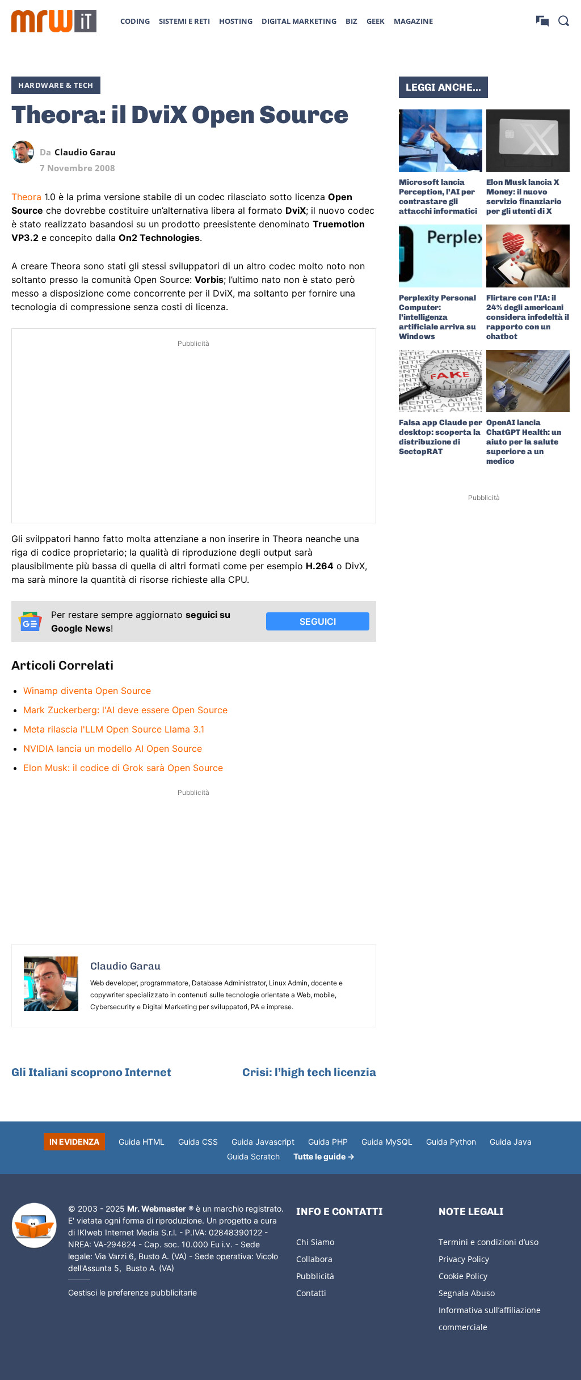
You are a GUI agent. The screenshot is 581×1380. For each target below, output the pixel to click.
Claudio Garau (85, 152)
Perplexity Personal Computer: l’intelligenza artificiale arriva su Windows (437, 317)
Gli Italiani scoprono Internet (91, 1072)
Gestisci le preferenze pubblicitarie (132, 1292)
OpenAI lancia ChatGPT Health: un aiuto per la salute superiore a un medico (523, 442)
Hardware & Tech (56, 85)
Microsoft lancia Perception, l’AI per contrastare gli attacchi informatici (438, 196)
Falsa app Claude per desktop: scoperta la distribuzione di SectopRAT (440, 437)
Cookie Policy (463, 1276)
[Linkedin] (286, 152)
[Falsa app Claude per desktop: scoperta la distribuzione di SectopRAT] (440, 381)
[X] (260, 152)
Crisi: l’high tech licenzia (309, 1072)
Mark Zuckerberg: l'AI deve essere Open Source (125, 710)
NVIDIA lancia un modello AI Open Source (112, 748)
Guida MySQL (386, 1141)
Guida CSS (198, 1141)
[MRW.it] (53, 21)
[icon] (542, 21)
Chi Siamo (315, 1242)
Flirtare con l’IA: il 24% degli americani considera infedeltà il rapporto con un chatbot (527, 317)
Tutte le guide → (324, 1156)
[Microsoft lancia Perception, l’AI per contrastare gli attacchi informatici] (440, 140)
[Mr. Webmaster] (34, 1226)
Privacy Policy (464, 1259)
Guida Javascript (262, 1141)
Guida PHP (328, 1141)
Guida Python (451, 1141)
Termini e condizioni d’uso (488, 1242)
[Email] (364, 152)
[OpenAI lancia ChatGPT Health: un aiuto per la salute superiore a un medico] (528, 381)
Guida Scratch (253, 1156)
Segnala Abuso (467, 1293)
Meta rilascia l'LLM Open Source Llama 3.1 (113, 729)
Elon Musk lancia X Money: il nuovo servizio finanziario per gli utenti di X (524, 196)
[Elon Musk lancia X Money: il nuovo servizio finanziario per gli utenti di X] (528, 140)
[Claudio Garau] (25, 152)
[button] (563, 20)
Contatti (311, 1293)
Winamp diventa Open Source (87, 690)
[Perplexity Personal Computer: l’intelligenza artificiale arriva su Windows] (440, 256)
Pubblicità (315, 1276)
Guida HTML (142, 1141)
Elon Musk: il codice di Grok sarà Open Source (123, 767)
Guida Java (511, 1141)
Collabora (314, 1259)
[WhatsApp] (312, 152)
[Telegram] (338, 152)
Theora (26, 196)
